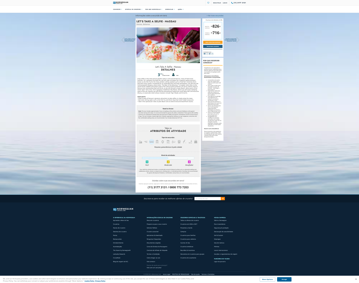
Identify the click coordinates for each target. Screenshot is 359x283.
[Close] (356, 279)
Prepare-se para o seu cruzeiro (157, 224)
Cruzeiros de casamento (188, 258)
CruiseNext (116, 258)
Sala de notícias (219, 243)
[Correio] (204, 54)
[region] (179, 279)
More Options (267, 279)
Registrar (217, 3)
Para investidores (219, 224)
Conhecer (117, 9)
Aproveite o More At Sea (121, 220)
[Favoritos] (208, 3)
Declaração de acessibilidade (223, 231)
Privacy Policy (100, 281)
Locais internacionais (221, 250)
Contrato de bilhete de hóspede (157, 250)
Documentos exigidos (154, 243)
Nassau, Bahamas (143, 24)
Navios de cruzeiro (119, 228)
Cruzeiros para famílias (188, 235)
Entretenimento (118, 243)
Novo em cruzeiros (153, 220)
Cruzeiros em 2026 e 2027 (188, 224)
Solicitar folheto (152, 228)
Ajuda (180, 9)
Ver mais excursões (215, 15)
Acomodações (117, 246)
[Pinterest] (212, 54)
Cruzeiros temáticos (186, 246)
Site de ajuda (195, 274)
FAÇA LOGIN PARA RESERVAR (212, 42)
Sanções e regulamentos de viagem (225, 254)
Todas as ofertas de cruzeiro (189, 220)
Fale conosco (151, 261)
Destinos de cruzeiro (119, 231)
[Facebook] (207, 54)
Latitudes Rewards (119, 254)
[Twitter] (210, 54)
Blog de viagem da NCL (120, 261)
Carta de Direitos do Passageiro (157, 246)
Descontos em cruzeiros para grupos (192, 254)
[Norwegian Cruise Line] (120, 3)
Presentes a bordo (186, 228)
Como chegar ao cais (153, 258)
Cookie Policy (89, 281)
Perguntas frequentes (154, 239)
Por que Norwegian (153, 9)
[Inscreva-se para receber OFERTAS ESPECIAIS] (223, 198)
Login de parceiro (219, 261)
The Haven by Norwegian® (122, 250)
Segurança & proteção (221, 228)
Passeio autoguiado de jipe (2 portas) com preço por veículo (231, 40)
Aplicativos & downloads (155, 235)
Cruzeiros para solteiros (188, 239)
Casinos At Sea (185, 243)
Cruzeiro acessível (153, 231)
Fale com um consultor (154, 267)
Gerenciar (169, 9)
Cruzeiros (116, 224)
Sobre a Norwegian (220, 220)
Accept (284, 279)
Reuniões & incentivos (187, 250)
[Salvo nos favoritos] (197, 60)
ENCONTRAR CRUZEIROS (213, 46)
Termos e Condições (153, 254)
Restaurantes (117, 239)
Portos (115, 235)
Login (225, 3)
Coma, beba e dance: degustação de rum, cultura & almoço (130, 40)
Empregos (217, 239)
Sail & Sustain (218, 235)
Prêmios (216, 246)
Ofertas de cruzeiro (133, 9)
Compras (183, 231)
